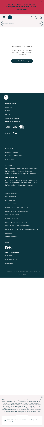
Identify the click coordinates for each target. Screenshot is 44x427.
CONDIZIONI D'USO (11, 218)
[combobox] (19, 23)
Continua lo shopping (22, 61)
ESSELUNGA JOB (10, 263)
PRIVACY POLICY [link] (10, 196)
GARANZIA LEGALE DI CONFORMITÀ (16, 211)
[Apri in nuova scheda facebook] (7, 247)
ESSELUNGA (9, 256)
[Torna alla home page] (11, 17)
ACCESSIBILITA (10, 200)
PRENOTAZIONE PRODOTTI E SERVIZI (17, 222)
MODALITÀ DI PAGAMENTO (14, 156)
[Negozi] (31, 17)
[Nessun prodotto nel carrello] (40, 17)
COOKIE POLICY (10, 204)
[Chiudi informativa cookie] (42, 397)
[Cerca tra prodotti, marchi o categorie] (40, 23)
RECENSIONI (9, 233)
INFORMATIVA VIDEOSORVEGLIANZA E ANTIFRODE (21, 229)
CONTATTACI (9, 159)
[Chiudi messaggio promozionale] (41, 2)
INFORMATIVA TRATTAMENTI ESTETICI (17, 226)
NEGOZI (7, 114)
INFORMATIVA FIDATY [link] (12, 215)
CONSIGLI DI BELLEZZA (12, 118)
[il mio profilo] (36, 17)
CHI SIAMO (8, 107)
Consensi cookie (11, 237)
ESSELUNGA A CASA (11, 259)
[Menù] (4, 17)
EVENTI (7, 111)
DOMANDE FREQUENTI (12, 152)
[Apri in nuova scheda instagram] (11, 247)
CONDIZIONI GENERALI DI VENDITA (16, 207)
